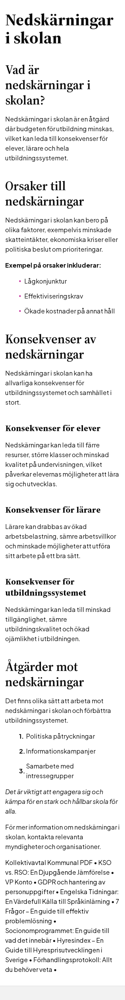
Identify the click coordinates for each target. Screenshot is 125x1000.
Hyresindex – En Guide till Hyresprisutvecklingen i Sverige (54, 950)
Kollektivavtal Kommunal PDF (49, 862)
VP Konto (18, 882)
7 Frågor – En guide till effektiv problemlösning (62, 911)
